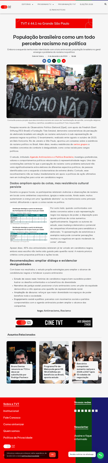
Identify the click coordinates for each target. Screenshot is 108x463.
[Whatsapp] (79, 411)
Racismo (65, 311)
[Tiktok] (93, 411)
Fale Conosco (12, 417)
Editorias (26, 4)
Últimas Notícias (57, 10)
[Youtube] (75, 411)
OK (52, 454)
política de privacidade (30, 456)
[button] (105, 4)
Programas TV (44, 4)
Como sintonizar (13, 424)
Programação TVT (67, 4)
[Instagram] (82, 411)
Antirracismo (51, 311)
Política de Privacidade (17, 437)
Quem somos (11, 431)
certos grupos (81, 144)
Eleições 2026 (86, 4)
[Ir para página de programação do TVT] (54, 27)
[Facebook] (89, 411)
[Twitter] (86, 411)
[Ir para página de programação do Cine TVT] (54, 327)
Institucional (11, 411)
